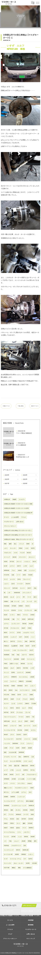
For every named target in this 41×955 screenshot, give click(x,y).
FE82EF (32, 810)
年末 (13, 654)
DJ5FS (17, 748)
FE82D (29, 628)
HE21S (12, 708)
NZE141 (31, 654)
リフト (19, 832)
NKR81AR (21, 752)
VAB (35, 610)
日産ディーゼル (14, 663)
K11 (5, 814)
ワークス (21, 717)
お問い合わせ (19, 521)
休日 (18, 819)
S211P (12, 712)
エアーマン (20, 801)
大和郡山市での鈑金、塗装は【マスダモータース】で (18, 539)
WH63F (6, 734)
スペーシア (7, 557)
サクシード (7, 588)
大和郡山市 (7, 499)
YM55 (5, 663)
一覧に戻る (20, 406)
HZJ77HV (18, 739)
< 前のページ (6, 406)
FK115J (33, 770)
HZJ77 (31, 650)
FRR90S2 (23, 854)
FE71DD (12, 561)
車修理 (14, 499)
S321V (34, 561)
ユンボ (13, 703)
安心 (15, 544)
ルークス (12, 579)
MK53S (14, 557)
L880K (31, 694)
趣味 (24, 823)
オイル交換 (21, 779)
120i (5, 765)
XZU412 (19, 734)
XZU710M (6, 867)
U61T (20, 637)
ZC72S (18, 632)
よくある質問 (15, 517)
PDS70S (24, 623)
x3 (32, 544)
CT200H (33, 703)
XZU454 (31, 819)
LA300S (35, 739)
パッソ (33, 637)
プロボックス (7, 552)
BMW (27, 544)
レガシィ (30, 854)
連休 (12, 810)
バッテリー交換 (31, 779)
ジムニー (16, 841)
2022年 (25, 479)
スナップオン (21, 783)
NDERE (17, 854)
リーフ (18, 575)
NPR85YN (14, 677)
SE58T (26, 721)
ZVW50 (32, 615)
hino (16, 690)
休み (20, 757)
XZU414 (13, 610)
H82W (31, 788)
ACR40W (28, 672)
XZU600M (28, 681)
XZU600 (30, 823)
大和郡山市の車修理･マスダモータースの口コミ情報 (18, 504)
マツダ (18, 699)
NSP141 (6, 699)
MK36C (6, 668)
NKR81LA (31, 805)
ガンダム (18, 810)
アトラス (11, 814)
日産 (13, 575)
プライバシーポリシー (10, 526)
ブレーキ (27, 712)
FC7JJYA (6, 694)
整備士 (14, 867)
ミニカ (20, 836)
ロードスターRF (8, 854)
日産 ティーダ (15, 601)
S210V (33, 646)
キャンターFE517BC (15, 761)
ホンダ (12, 597)
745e (10, 841)
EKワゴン (6, 792)
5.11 (25, 859)
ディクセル (20, 712)
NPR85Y (21, 606)
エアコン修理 (15, 792)
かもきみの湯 (12, 752)
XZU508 (34, 863)
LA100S (14, 779)
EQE (25, 845)
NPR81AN (6, 570)
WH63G (6, 810)
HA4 (26, 641)
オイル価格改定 (27, 867)
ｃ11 (23, 601)
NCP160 (6, 712)
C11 (35, 601)
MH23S (6, 597)
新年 (35, 841)
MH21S (18, 850)
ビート (18, 597)
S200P (22, 659)
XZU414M (6, 619)
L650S (5, 748)
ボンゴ (14, 721)
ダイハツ (19, 561)
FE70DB (14, 606)
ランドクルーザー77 (9, 801)
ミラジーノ (30, 743)
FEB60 (20, 548)
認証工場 (16, 765)
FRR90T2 (21, 681)
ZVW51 (26, 730)
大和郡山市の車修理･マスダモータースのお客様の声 (18, 512)
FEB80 (13, 686)
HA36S (19, 570)
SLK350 (6, 637)
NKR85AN (6, 654)
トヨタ (26, 548)
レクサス (20, 703)
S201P (25, 734)
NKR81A (12, 796)
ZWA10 (27, 703)
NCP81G (25, 770)
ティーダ (29, 601)
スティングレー (27, 592)
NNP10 (18, 668)
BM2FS (32, 699)
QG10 (12, 583)
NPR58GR (19, 686)
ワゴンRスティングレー (21, 788)
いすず (32, 668)
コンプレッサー (15, 623)
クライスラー (22, 557)
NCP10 (30, 859)
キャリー (22, 588)
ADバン (6, 641)
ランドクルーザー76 (9, 730)
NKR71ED (32, 641)
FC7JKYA (6, 575)
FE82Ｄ (12, 823)
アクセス (23, 517)
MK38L (26, 836)
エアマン (6, 623)
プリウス (25, 615)
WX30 (5, 632)
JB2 (23, 774)
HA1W (23, 619)
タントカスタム (23, 677)
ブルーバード (26, 579)
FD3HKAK (6, 606)
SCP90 (13, 672)
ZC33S (34, 690)
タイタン (33, 730)
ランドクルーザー (9, 739)
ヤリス (24, 827)
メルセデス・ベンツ (28, 632)
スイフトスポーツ (25, 690)
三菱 (13, 619)
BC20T (27, 646)
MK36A (23, 663)
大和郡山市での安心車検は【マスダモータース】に (18, 530)
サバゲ (6, 859)
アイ (18, 619)
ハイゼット (27, 561)
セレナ (24, 708)
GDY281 (24, 819)
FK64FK (31, 623)
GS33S (5, 561)
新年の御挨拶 (29, 801)
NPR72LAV (31, 619)
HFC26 (30, 708)
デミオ (11, 748)
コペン (25, 694)
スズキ (15, 552)
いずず (25, 566)
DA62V (6, 823)
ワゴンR (22, 552)
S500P (12, 699)
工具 (32, 757)
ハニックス (7, 743)
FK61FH (28, 583)
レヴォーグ (13, 725)
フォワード (13, 681)
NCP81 (28, 863)
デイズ (6, 579)
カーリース (27, 725)
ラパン (6, 708)
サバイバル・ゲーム (15, 859)
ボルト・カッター (18, 863)
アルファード (7, 659)
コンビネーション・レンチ (19, 805)
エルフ (31, 566)
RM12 (18, 615)
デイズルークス (15, 628)
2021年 (7, 483)
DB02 (32, 814)
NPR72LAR (7, 721)
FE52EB (30, 575)
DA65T (23, 628)
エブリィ (6, 677)
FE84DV (6, 601)
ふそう (6, 548)
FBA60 (13, 694)
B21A (19, 579)
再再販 (29, 841)
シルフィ (6, 583)
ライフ (17, 774)
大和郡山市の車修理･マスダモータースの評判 (16, 508)
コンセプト (22, 499)
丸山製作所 (14, 646)
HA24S (12, 827)
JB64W (23, 841)
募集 (19, 867)
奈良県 (30, 748)
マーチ (29, 597)
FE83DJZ (6, 646)
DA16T (6, 725)
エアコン (23, 792)
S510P (5, 774)
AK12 (35, 597)
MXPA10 (31, 827)
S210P (5, 566)
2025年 (7, 475)
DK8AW (6, 796)
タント (18, 823)
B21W (19, 694)
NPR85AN (6, 779)
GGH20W (16, 659)
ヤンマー (6, 703)
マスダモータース (9, 521)
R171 (26, 686)
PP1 (24, 597)
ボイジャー (32, 557)
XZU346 (25, 810)
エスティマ (20, 672)
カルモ (34, 725)
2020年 (25, 483)
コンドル (29, 663)
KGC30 (26, 637)
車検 (5, 544)
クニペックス (7, 863)
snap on (29, 783)
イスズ (6, 681)
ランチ (6, 761)
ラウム (6, 819)
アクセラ (25, 699)
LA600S (32, 677)
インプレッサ (28, 610)
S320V (5, 615)
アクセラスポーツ (31, 774)
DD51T (29, 588)
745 (33, 717)
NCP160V (15, 588)
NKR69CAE (17, 592)
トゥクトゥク (21, 796)
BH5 (5, 690)
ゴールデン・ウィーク (10, 757)
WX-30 (18, 708)
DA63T (6, 827)
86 (4, 592)
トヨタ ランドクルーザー (20, 650)
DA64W (32, 836)
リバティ (12, 615)
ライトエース (30, 659)
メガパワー (27, 832)
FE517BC (6, 686)
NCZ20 (12, 819)
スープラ (26, 814)
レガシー (32, 686)
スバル (20, 610)
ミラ (5, 841)
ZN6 (35, 588)
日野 (25, 570)
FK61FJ (27, 606)
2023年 (7, 479)
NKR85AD (6, 805)
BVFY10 (12, 641)
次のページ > (34, 406)
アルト (13, 570)
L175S (11, 770)
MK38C (32, 765)
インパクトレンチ (9, 850)
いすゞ (9, 592)
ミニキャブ (13, 637)
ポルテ (12, 668)
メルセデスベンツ (16, 845)
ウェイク (6, 836)
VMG (20, 725)
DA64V (23, 748)
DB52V (10, 690)
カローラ (24, 654)
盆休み (18, 827)
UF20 (10, 765)
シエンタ (18, 770)
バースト (12, 783)
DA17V (19, 566)
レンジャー (32, 570)
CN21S (28, 717)
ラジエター (7, 650)
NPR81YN (26, 757)
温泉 (5, 752)
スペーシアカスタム (9, 832)
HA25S (11, 774)
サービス (6, 517)
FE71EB (6, 628)
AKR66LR (18, 814)
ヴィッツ (6, 672)
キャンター (13, 548)
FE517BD (25, 668)
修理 (10, 544)
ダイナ (12, 734)
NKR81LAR (25, 850)
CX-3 (30, 792)
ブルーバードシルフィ (10, 717)
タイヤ (6, 783)
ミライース (27, 739)
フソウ (22, 743)
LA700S (13, 836)
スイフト (12, 632)
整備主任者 (25, 765)
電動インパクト (8, 788)
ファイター (20, 583)
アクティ (19, 641)
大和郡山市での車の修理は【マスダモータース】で (18, 535)
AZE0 (24, 575)
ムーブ (6, 770)
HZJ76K (19, 730)
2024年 (25, 475)
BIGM (21, 646)
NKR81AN (15, 743)
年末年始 (6, 845)
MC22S (29, 552)
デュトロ (6, 610)
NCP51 (33, 548)
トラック (21, 544)
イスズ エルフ (28, 761)
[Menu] (37, 2)
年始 (18, 654)
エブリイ (12, 566)
